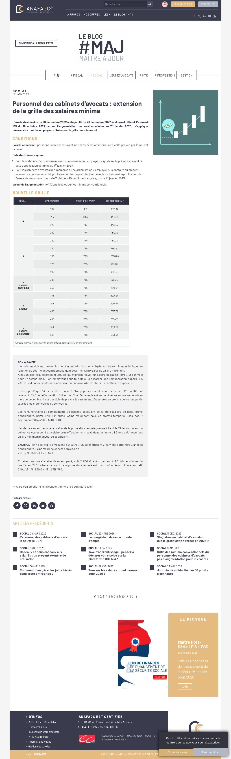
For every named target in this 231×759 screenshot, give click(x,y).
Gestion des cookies (39, 746)
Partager (40, 754)
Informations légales (40, 741)
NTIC (145, 75)
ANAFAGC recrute (38, 736)
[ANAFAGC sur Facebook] (194, 16)
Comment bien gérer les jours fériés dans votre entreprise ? (46, 571)
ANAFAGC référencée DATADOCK (100, 727)
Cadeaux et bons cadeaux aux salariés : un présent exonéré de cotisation (43, 555)
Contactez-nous (38, 727)
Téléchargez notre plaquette (44, 731)
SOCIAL (98, 75)
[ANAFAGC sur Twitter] (199, 16)
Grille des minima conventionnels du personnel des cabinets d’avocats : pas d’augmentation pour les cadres (183, 555)
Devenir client (183, 4)
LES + (106, 14)
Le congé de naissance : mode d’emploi (110, 538)
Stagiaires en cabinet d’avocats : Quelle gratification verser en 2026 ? (183, 538)
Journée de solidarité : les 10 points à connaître (182, 571)
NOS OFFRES (92, 14)
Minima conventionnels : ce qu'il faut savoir (66, 486)
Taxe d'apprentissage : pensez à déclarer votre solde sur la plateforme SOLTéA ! (111, 555)
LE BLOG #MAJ (123, 14)
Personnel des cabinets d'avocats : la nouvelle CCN (44, 538)
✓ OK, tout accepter (176, 752)
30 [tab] (131, 596)
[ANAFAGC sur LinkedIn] (204, 16)
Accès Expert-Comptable (42, 722)
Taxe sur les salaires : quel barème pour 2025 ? (113, 571)
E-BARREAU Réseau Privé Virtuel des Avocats (107, 722)
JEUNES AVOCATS (122, 75)
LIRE (185, 686)
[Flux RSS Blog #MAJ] (214, 16)
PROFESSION (166, 75)
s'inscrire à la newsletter (36, 43)
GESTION (187, 75)
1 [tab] (98, 596)
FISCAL (78, 75)
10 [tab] (123, 596)
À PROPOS (73, 14)
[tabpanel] (115, 553)
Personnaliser (211, 752)
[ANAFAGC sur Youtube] (209, 16)
